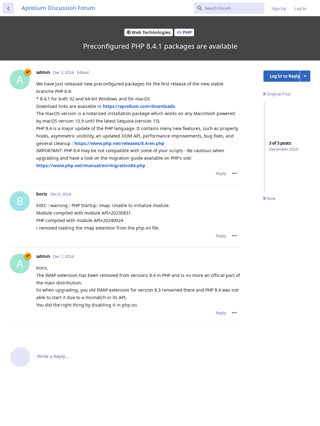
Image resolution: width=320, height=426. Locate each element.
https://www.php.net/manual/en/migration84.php (90, 165)
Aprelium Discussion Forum (58, 8)
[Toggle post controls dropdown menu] (234, 173)
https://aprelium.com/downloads (139, 106)
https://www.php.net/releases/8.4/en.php (119, 143)
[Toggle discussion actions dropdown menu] (305, 76)
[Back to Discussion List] (8, 8)
